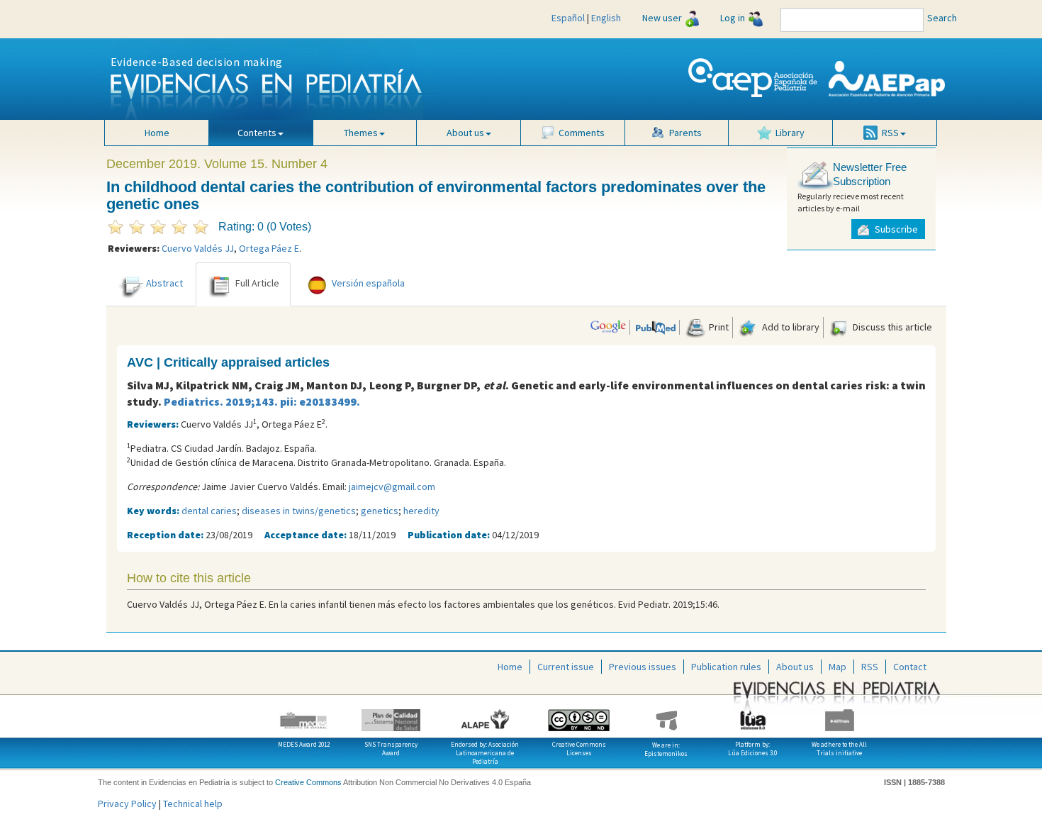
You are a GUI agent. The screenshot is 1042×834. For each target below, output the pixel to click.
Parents (685, 132)
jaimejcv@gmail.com (392, 486)
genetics (379, 510)
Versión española (368, 283)
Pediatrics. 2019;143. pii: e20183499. (262, 401)
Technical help (193, 803)
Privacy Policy (127, 803)
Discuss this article (891, 327)
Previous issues (642, 666)
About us (795, 666)
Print (718, 327)
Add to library (789, 327)
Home (157, 132)
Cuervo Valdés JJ (198, 248)
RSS (869, 666)
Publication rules (726, 666)
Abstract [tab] (164, 283)
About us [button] (465, 132)
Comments (582, 132)
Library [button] (790, 132)
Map (837, 666)
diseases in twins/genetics (299, 510)
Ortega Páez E (269, 248)
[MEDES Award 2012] (304, 715)
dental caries (209, 510)
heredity (421, 510)
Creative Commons (308, 782)
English (606, 17)
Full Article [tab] (257, 283)
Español (568, 17)
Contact (909, 666)
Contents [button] (256, 132)
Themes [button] (361, 132)
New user (662, 17)
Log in (732, 17)
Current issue (565, 666)
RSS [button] (890, 132)
